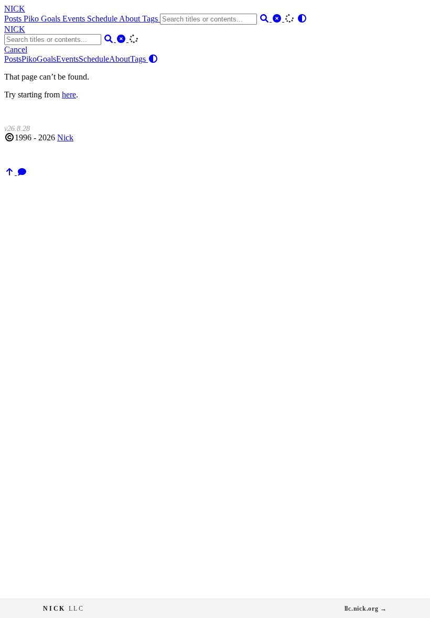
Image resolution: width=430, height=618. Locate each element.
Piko (32, 18)
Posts (14, 18)
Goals (51, 18)
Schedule (103, 18)
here (69, 94)
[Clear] (278, 18)
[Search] (265, 18)
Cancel (15, 49)
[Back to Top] (10, 172)
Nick (65, 137)
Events (74, 18)
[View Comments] (22, 172)
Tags (151, 18)
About (130, 18)
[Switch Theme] (302, 18)
